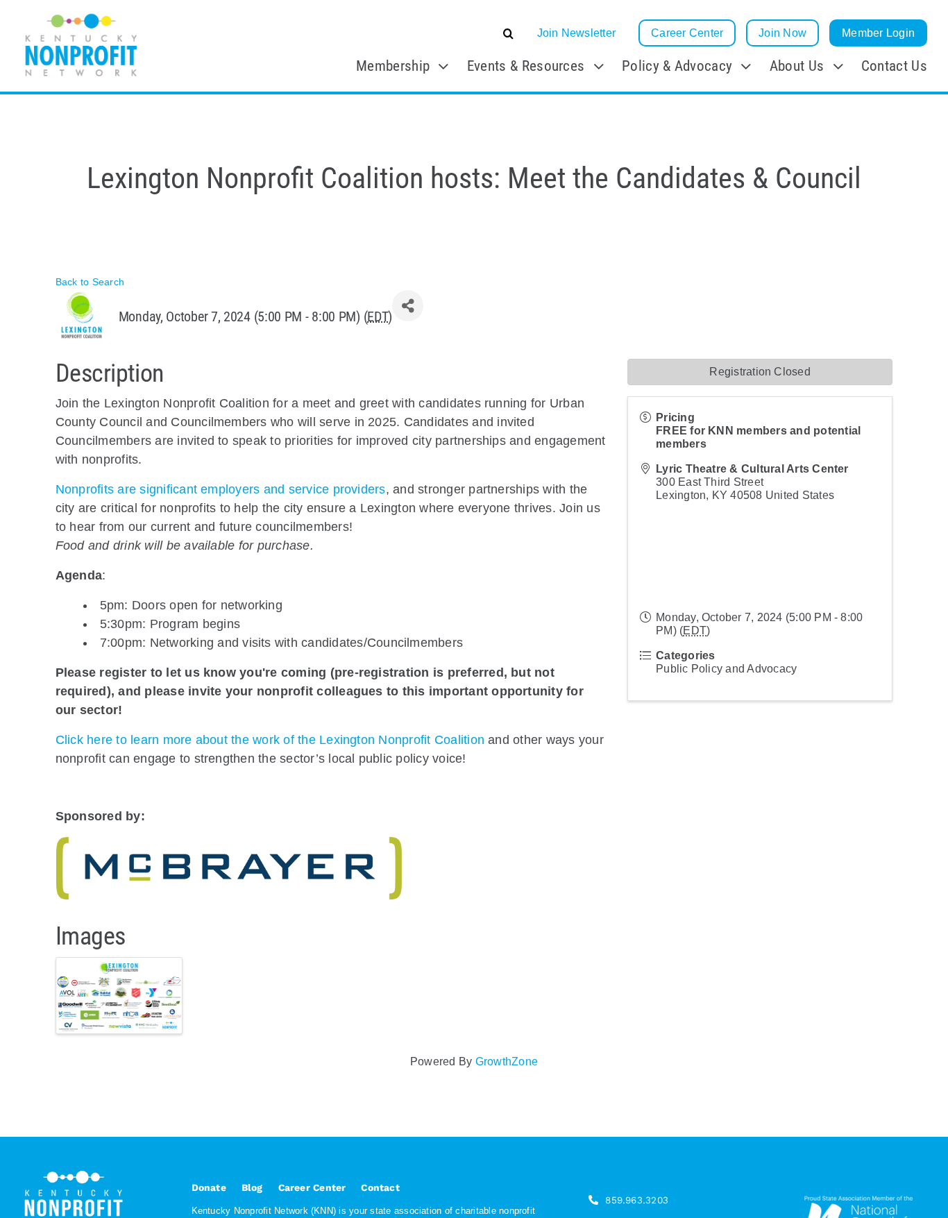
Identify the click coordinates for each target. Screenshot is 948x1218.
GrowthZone (506, 1061)
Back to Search (90, 281)
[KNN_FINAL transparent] (81, 16)
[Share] (407, 305)
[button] (404, 33)
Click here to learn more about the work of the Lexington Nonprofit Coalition (270, 740)
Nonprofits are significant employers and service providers (221, 489)
